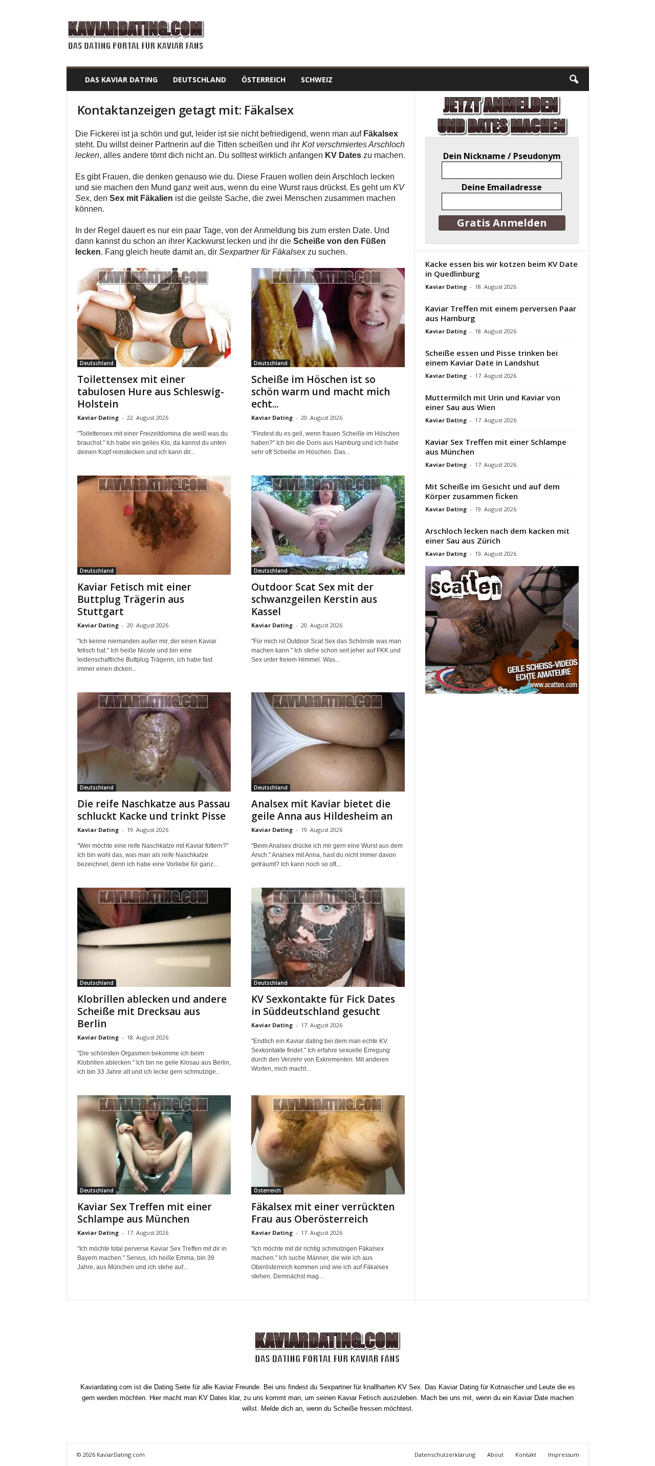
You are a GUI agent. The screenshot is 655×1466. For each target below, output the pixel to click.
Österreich (264, 79)
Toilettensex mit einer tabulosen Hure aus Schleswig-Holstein (150, 392)
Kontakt (525, 1454)
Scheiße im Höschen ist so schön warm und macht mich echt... (320, 392)
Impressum (563, 1454)
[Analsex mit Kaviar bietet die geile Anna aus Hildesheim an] (328, 742)
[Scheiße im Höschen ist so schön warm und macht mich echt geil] (328, 317)
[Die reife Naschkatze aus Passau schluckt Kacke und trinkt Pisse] (154, 742)
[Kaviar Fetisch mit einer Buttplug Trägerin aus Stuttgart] (154, 525)
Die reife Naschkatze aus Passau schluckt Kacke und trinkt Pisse (153, 810)
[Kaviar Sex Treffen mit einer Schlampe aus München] (154, 1144)
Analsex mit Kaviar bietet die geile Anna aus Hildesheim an (321, 810)
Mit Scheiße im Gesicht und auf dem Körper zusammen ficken (492, 491)
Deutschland (199, 79)
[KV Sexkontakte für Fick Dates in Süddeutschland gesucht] (328, 937)
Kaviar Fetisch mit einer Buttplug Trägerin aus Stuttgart (134, 599)
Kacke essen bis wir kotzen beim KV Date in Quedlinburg (501, 269)
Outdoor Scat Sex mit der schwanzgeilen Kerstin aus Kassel (314, 599)
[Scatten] (502, 630)
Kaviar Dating (98, 417)
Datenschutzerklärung (444, 1454)
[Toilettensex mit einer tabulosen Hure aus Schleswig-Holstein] (154, 317)
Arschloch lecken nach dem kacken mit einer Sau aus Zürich (497, 536)
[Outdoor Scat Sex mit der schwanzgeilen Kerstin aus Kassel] (328, 525)
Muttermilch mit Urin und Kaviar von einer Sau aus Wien (492, 402)
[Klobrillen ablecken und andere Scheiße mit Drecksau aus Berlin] (154, 937)
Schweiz (317, 79)
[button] (573, 80)
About (495, 1454)
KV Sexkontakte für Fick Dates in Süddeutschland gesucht (323, 1005)
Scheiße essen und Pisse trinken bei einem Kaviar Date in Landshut (491, 358)
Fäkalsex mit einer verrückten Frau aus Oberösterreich (323, 1213)
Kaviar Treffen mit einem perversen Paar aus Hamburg (500, 313)
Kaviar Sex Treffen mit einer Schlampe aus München (144, 1213)
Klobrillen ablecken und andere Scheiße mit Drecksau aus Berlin (152, 1011)
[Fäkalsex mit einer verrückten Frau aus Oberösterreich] (328, 1144)
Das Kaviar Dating (121, 79)
